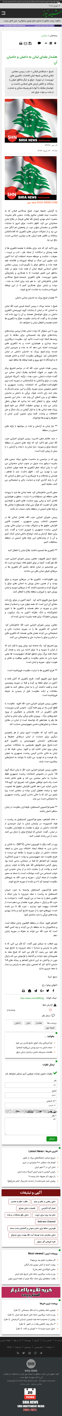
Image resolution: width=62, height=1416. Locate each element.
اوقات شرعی (5, 1340)
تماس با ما (47, 1340)
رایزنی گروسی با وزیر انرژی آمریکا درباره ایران (36, 1172)
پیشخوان (53, 35)
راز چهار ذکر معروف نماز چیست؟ (41, 1176)
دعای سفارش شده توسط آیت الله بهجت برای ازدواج (33, 1235)
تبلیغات (49, 1347)
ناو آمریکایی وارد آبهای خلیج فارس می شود (34, 1043)
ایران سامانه (24, 1384)
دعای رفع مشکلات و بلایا (17, 1215)
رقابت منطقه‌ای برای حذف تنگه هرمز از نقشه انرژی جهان (31, 1278)
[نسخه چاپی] (20, 43)
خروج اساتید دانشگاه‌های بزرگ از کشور (39, 1158)
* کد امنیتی (51, 1101)
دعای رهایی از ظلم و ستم (44, 1201)
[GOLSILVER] (31, 1292)
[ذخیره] (30, 43)
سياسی (44, 35)
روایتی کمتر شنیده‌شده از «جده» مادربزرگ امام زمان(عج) (31, 1181)
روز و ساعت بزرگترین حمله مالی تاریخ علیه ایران (35, 1274)
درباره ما (58, 1340)
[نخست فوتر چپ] (31, 1399)
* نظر (54, 1116)
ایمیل (54, 1091)
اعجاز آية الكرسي (48, 1208)
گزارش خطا (47, 1005)
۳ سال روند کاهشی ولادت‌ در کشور (37, 1324)
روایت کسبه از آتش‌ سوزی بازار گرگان (39, 1265)
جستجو (28, 1347)
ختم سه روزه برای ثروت (45, 1215)
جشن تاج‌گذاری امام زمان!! (43, 1269)
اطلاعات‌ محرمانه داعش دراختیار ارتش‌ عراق (34, 1052)
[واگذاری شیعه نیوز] (31, 25)
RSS (9, 1347)
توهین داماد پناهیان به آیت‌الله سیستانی (34, 1310)
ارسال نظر (46, 1016)
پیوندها (28, 1340)
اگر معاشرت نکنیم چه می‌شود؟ (42, 1260)
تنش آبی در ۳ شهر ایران (45, 1167)
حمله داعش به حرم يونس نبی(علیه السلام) (34, 1047)
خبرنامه (18, 1347)
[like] (31, 1010)
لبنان (28, 1023)
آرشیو (36, 1340)
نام (55, 1080)
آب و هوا (17, 1340)
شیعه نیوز (50, 1028)
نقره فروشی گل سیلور (46, 1242)
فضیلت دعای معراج (27, 1208)
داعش (18, 1023)
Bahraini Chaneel (46, 1221)
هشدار (39, 1023)
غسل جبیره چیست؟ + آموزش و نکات (35, 1328)
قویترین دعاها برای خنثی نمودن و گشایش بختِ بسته (32, 1228)
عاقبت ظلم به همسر (19, 1201)
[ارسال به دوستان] (25, 43)
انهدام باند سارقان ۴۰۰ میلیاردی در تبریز (39, 1162)
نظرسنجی (38, 1347)
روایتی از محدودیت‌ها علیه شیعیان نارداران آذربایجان (29, 1319)
